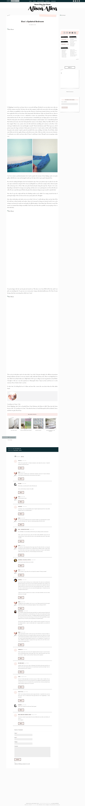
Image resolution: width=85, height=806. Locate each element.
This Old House (72, 41)
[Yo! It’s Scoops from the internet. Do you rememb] (10, 791)
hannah (20, 506)
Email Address (64, 101)
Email (15, 737)
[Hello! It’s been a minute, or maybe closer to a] (32, 791)
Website (15, 741)
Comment (16, 746)
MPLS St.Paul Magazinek (73, 40)
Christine (20, 610)
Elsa (11, 439)
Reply (21, 478)
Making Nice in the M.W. (73, 50)
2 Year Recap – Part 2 (17, 450)
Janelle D (20, 649)
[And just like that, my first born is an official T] (53, 791)
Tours (34, 1)
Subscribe (53, 1)
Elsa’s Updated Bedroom (32, 21)
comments (11, 437)
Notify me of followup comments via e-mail (22, 763)
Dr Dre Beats (21, 663)
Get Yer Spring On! (17, 448)
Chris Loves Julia (64, 49)
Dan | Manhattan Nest (23, 529)
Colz (19, 472)
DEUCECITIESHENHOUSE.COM (45, 803)
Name (15, 733)
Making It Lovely (72, 49)
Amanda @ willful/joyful (24, 559)
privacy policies (34, 804)
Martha (20, 579)
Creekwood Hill (64, 50)
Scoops (20, 704)
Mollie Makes (72, 42)
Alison (20, 483)
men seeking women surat (24, 714)
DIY (9, 439)
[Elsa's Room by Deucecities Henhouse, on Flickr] (32, 66)
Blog (30, 1)
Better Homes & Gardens (73, 38)
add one (22, 456)
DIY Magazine (72, 39)
